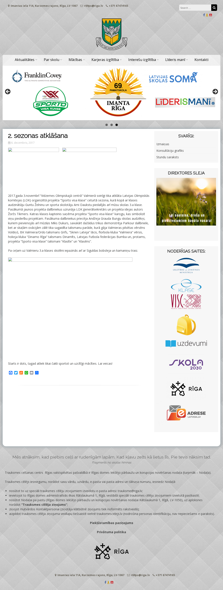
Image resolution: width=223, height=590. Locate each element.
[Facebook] (204, 15)
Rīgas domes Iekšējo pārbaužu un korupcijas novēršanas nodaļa (136, 472)
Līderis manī (175, 59)
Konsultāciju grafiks (170, 150)
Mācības (75, 59)
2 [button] (111, 125)
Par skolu (51, 59)
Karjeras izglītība (105, 59)
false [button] (8, 92)
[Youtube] (210, 15)
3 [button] (116, 125)
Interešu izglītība (142, 59)
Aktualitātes (24, 59)
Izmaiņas (162, 144)
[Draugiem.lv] (207, 15)
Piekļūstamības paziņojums (111, 523)
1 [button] (106, 125)
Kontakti (201, 59)
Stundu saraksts (167, 157)
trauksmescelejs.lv (109, 514)
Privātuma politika (111, 532)
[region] (111, 93)
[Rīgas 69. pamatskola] (111, 50)
